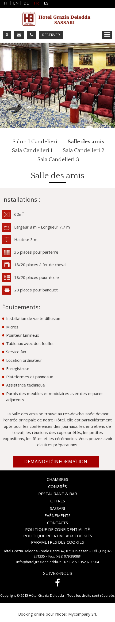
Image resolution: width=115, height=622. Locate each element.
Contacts (57, 522)
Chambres (57, 479)
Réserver (51, 34)
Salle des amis (86, 142)
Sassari (57, 508)
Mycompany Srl (82, 614)
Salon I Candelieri (35, 142)
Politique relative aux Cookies (57, 536)
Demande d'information (56, 462)
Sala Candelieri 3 (58, 159)
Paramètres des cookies (57, 542)
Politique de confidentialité (57, 529)
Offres (57, 500)
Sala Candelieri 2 (83, 150)
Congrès (57, 486)
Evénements (57, 515)
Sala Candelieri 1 (32, 150)
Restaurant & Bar (57, 493)
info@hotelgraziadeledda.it (38, 561)
